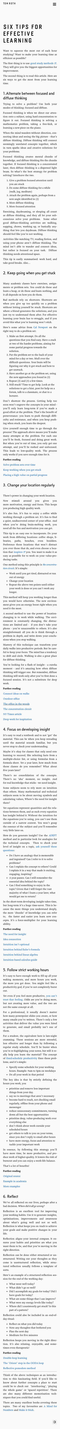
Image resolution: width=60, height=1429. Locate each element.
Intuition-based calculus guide (20, 959)
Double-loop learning (15, 1357)
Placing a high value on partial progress (25, 474)
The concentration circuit (17, 708)
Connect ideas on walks (16, 693)
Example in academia (14, 1181)
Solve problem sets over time (19, 464)
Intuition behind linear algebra (20, 954)
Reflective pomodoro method (19, 1368)
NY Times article (12, 714)
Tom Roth (9, 3)
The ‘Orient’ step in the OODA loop (23, 1363)
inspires (18, 551)
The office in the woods (16, 703)
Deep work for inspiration (17, 719)
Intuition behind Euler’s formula (21, 949)
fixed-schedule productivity (21, 1058)
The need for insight (14, 934)
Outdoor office (11, 698)
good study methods (41, 63)
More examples (11, 1186)
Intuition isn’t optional (16, 944)
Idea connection (12, 939)
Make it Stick (26, 1409)
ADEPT (53, 835)
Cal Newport (40, 327)
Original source (11, 1176)
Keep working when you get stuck (22, 469)
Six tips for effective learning (23, 33)
